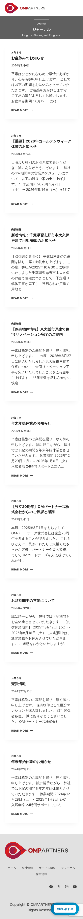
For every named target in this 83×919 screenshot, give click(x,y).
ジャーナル (68, 867)
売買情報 (16, 229)
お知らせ (16, 52)
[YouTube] (74, 886)
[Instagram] (66, 886)
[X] (59, 886)
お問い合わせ (64, 909)
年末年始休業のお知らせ (31, 423)
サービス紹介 (47, 867)
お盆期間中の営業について (33, 600)
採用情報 (41, 874)
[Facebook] (51, 886)
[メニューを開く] (74, 8)
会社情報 (27, 867)
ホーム (12, 867)
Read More (21, 110)
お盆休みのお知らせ (27, 58)
